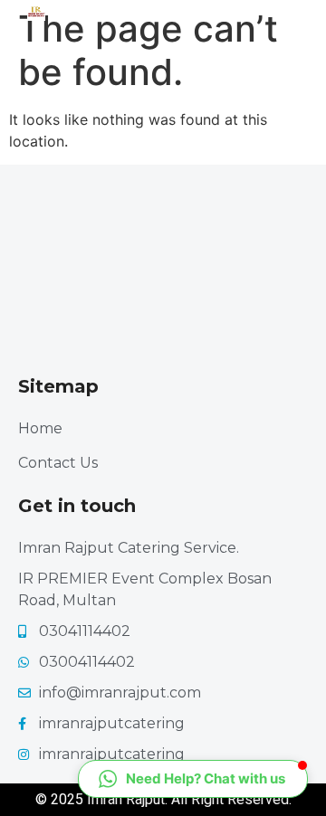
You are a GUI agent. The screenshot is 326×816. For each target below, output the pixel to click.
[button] (193, 779)
